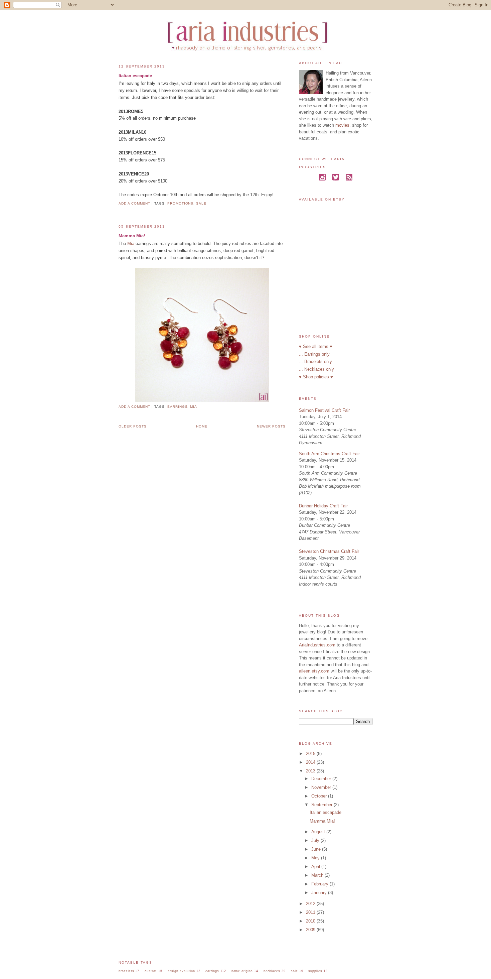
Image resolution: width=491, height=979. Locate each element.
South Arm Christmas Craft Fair (329, 453)
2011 (311, 912)
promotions (180, 203)
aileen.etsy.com (314, 671)
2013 (311, 770)
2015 (311, 753)
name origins (242, 971)
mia (193, 406)
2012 (311, 903)
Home (201, 426)
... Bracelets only (315, 361)
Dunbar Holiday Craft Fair (323, 505)
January (319, 892)
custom (151, 971)
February (320, 883)
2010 (311, 921)
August (318, 831)
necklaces (272, 971)
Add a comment (134, 203)
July (316, 840)
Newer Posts (271, 426)
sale (201, 203)
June (316, 849)
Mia (130, 243)
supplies (315, 971)
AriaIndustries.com (317, 644)
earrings (177, 406)
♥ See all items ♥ (315, 346)
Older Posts (133, 426)
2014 (311, 762)
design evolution (181, 971)
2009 (311, 929)
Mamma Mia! (132, 235)
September (322, 804)
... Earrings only (314, 354)
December (321, 778)
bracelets (126, 971)
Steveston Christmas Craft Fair (329, 551)
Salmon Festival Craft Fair (324, 410)
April (316, 866)
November (321, 787)
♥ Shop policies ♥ (316, 376)
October (319, 796)
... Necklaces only (316, 369)
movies (342, 125)
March (318, 875)
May (316, 857)
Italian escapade (135, 75)
